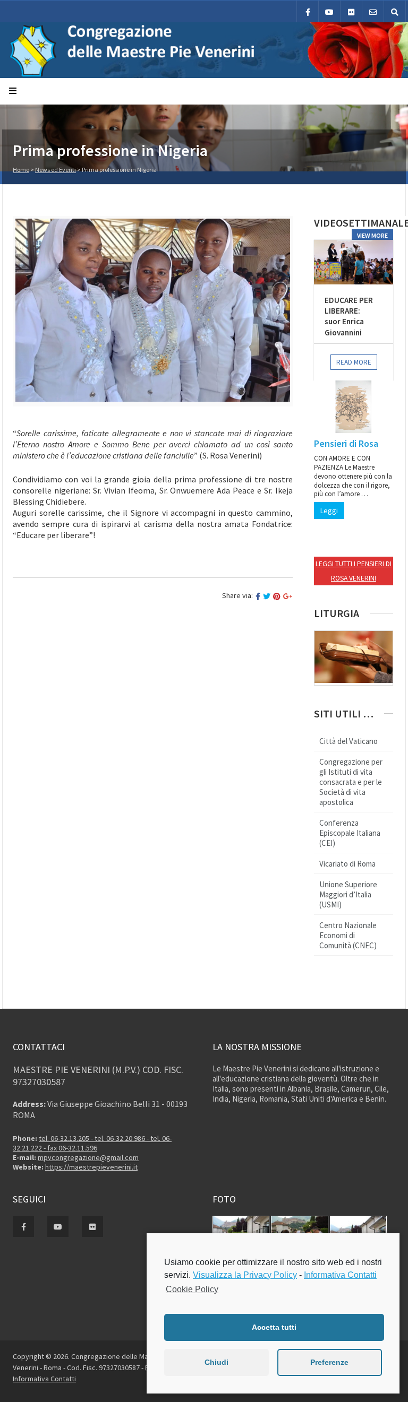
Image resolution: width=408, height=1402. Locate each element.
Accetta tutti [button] (274, 1327)
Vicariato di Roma (347, 864)
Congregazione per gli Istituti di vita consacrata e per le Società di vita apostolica (350, 782)
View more (372, 235)
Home (21, 170)
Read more (353, 362)
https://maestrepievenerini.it (91, 1167)
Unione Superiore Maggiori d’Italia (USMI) (348, 894)
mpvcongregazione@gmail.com (88, 1157)
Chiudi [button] (216, 1362)
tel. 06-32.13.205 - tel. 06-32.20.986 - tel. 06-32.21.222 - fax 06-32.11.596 (92, 1143)
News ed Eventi (55, 170)
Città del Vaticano (348, 741)
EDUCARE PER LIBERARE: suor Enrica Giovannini (349, 316)
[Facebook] (307, 11)
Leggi (329, 510)
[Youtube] (329, 11)
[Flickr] (351, 11)
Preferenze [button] (329, 1362)
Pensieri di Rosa (346, 443)
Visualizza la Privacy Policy (245, 1274)
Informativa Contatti (44, 1378)
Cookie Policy (192, 1289)
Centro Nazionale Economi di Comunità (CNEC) (348, 935)
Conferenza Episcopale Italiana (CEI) (349, 833)
